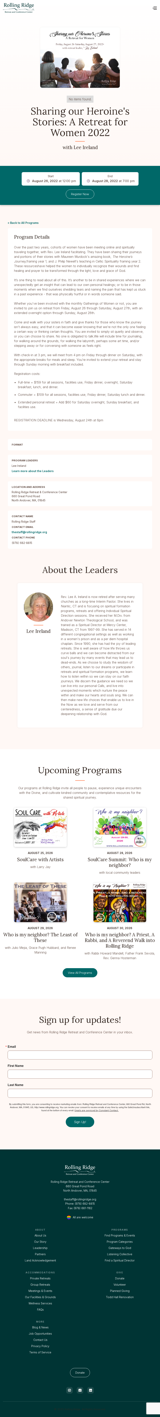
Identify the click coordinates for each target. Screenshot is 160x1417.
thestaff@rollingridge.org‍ (80, 1199)
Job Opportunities (40, 1333)
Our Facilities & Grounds (40, 1297)
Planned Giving (120, 1290)
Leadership (40, 1248)
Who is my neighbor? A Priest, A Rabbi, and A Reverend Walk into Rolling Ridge (120, 940)
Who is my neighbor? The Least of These (40, 937)
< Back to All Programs (23, 222)
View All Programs (80, 973)
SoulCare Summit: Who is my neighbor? (120, 862)
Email (12, 1046)
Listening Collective (119, 1254)
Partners (40, 1254)
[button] (154, 7)
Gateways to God (119, 1248)
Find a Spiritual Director (120, 1260)
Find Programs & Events (120, 1235)
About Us (40, 1235)
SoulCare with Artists (40, 860)
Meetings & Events (40, 1290)
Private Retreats (40, 1278)
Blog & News (40, 1327)
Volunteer (120, 1284)
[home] (24, 8)
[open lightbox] (80, 57)
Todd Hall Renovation (120, 1297)
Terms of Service (40, 1352)
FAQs (40, 1309)
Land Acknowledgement (40, 1260)
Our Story (40, 1241)
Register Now (80, 194)
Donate (119, 1278)
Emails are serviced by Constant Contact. (97, 1110)
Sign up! (80, 1122)
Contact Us (40, 1339)
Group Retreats (40, 1284)
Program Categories (120, 1241)
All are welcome (83, 1217)
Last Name (15, 1084)
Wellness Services (40, 1303)
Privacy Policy (40, 1346)
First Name (16, 1065)
